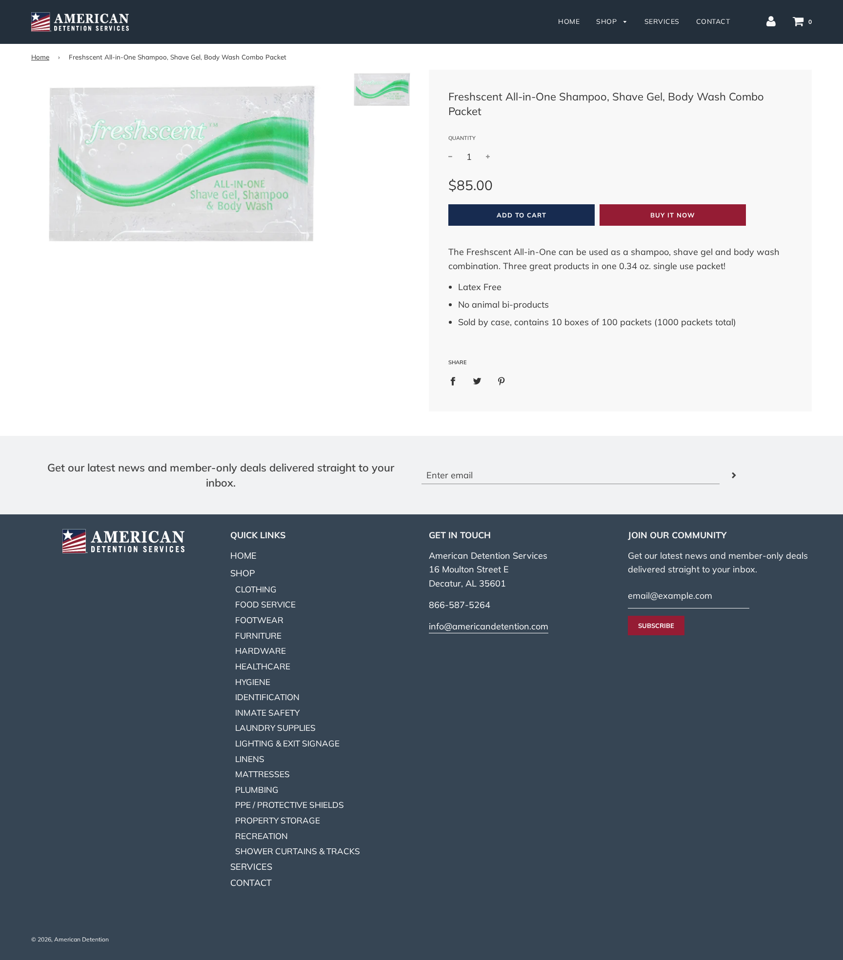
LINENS (249, 759)
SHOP (607, 21)
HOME (569, 21)
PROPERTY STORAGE (277, 820)
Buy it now (672, 215)
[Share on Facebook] (456, 380)
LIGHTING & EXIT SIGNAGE (287, 743)
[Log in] (771, 20)
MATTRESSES (262, 774)
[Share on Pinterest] (502, 380)
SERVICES (662, 21)
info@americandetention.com (488, 626)
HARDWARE (260, 651)
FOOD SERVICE (265, 604)
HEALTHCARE (262, 666)
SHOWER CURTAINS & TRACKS (297, 851)
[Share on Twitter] (477, 380)
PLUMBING (257, 789)
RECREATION (261, 836)
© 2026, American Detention (70, 939)
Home (40, 57)
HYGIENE (252, 682)
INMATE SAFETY (267, 712)
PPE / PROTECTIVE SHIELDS (289, 805)
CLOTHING (256, 589)
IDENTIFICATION (267, 697)
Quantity (462, 138)
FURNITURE (258, 635)
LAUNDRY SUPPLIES (275, 728)
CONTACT (713, 21)
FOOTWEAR (259, 620)
